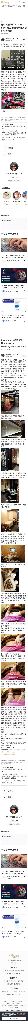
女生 (2, 21)
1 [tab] (10, 11)
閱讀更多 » (4, 111)
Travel (13, 1001)
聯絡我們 (17, 1007)
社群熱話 (19, 6)
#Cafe (23, 991)
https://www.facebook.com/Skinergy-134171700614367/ (13, 752)
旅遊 (14, 133)
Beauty (22, 1001)
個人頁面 (7, 981)
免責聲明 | (11, 1005)
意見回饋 (10, 973)
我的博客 (17, 984)
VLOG (9, 971)
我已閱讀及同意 (14, 1018)
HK (17, 1001)
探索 (4, 971)
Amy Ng (6, 201)
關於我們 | (5, 1005)
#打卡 (14, 991)
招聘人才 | (11, 1007)
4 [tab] (17, 11)
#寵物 (4, 991)
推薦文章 (14, 971)
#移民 (19, 994)
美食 (18, 133)
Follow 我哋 (10, 139)
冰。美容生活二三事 (11, 39)
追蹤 (23, 40)
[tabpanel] (14, 10)
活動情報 (13, 135)
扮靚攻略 (7, 135)
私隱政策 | (23, 1005)
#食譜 (18, 991)
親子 (22, 133)
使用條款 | (17, 1005)
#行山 (9, 991)
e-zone (18, 1003)
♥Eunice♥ (16, 201)
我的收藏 (20, 981)
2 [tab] (13, 11)
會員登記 (24, 2)
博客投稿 (17, 973)
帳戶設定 (14, 981)
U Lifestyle (7, 1001)
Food (9, 1003)
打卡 (10, 133)
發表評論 (6, 220)
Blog (14, 1003)
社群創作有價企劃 (7, 6)
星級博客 (21, 971)
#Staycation (11, 994)
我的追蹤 (10, 984)
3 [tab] (15, 11)
